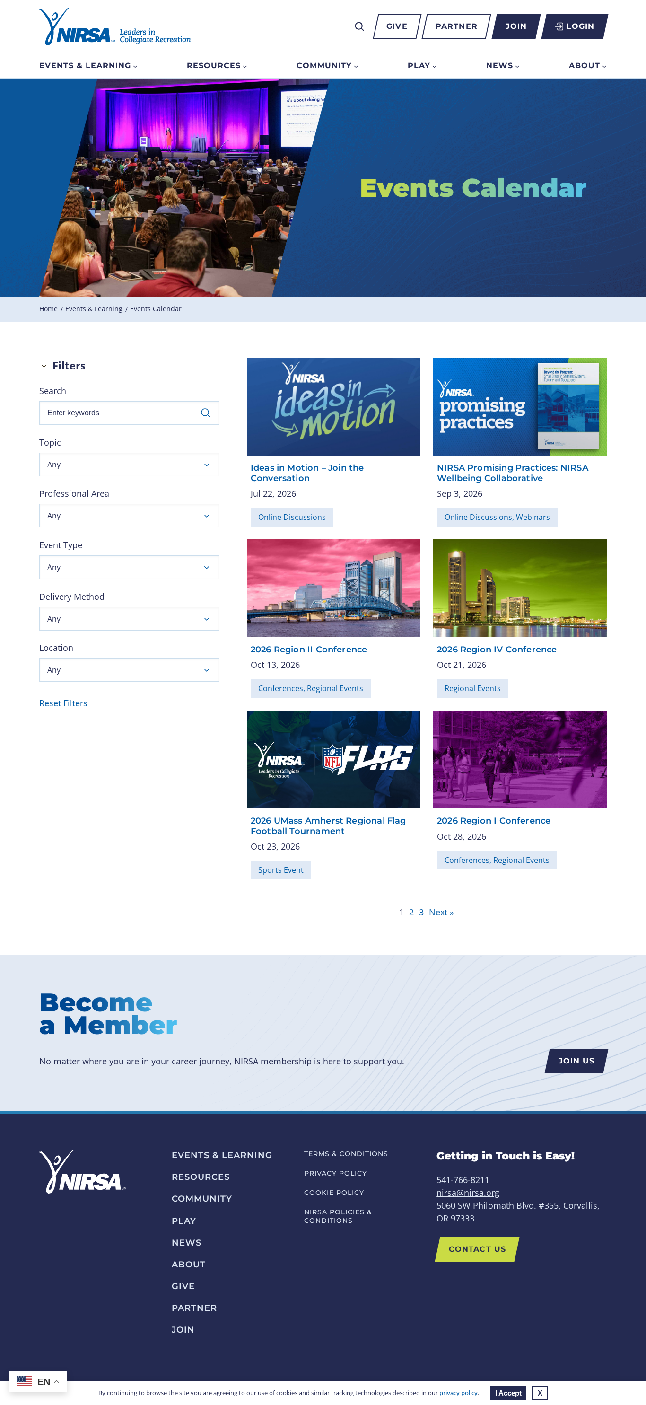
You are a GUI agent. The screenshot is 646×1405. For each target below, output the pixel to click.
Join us (577, 1060)
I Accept (508, 1393)
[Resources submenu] (245, 65)
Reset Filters (63, 703)
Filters (69, 365)
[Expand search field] (359, 26)
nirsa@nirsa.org (467, 1192)
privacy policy (458, 1392)
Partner (457, 26)
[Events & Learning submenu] (135, 65)
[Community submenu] (356, 65)
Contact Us (477, 1249)
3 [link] (421, 912)
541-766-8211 (462, 1179)
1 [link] (401, 912)
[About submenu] (604, 65)
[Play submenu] (434, 65)
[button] (129, 464)
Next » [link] (441, 912)
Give (396, 26)
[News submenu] (517, 65)
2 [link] (411, 912)
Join (516, 26)
